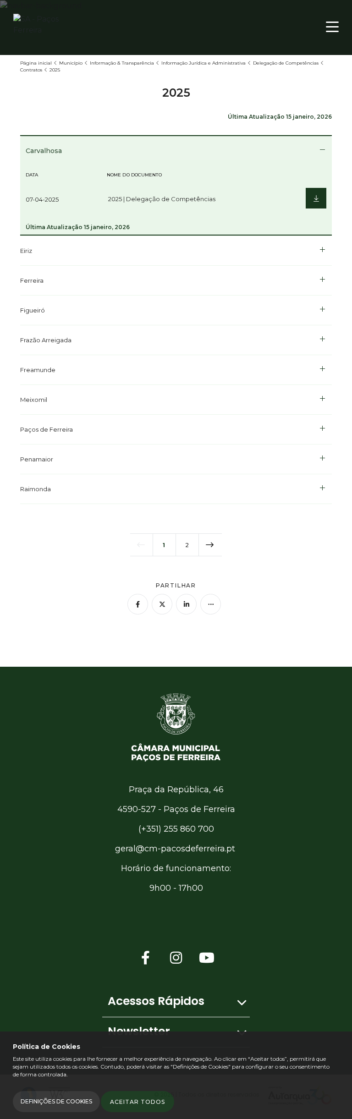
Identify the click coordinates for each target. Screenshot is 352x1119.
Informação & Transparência (122, 63)
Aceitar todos (137, 1101)
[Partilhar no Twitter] (162, 604)
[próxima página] (210, 545)
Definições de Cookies (56, 1101)
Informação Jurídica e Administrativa (203, 63)
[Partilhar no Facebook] (137, 604)
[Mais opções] (210, 604)
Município (70, 63)
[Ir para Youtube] (206, 957)
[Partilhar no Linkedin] (186, 604)
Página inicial (36, 63)
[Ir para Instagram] (176, 957)
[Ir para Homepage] (50, 27)
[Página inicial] (176, 726)
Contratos (31, 70)
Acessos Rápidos (156, 1001)
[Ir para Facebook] (145, 957)
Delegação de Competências (286, 63)
